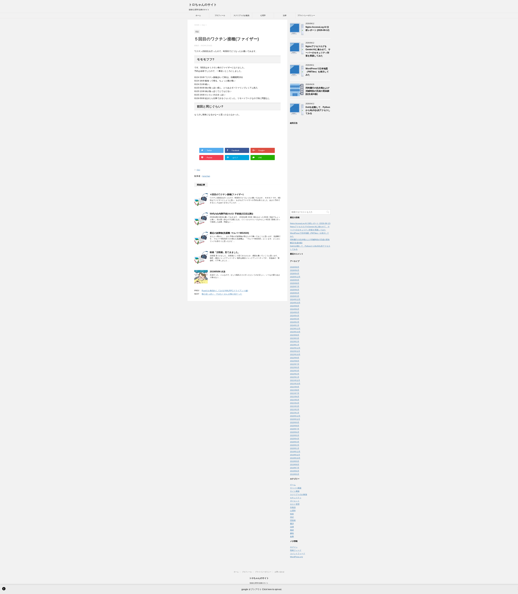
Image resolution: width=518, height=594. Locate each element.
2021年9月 (294, 387)
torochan (206, 176)
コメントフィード (297, 553)
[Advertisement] (237, 130)
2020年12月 (295, 416)
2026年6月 (294, 270)
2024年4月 (294, 316)
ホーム (198, 15)
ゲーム (293, 485)
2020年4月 (294, 439)
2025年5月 (294, 293)
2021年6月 (294, 396)
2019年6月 (294, 471)
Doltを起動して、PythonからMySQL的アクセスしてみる (318, 110)
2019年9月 (294, 461)
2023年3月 (294, 338)
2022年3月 (294, 371)
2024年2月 (294, 322)
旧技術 (293, 520)
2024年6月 (294, 309)
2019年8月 (294, 464)
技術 (292, 514)
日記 (198, 170)
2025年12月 (295, 277)
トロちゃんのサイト (203, 4)
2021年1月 (294, 413)
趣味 (292, 533)
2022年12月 (295, 348)
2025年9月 (294, 280)
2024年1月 (294, 325)
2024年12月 (295, 299)
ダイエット (294, 501)
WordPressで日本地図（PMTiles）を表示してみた (317, 71)
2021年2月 (294, 409)
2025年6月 (294, 290)
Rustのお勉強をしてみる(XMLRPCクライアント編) (225, 290)
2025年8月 (294, 283)
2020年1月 (294, 448)
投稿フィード (295, 550)
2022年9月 (294, 358)
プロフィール (220, 15)
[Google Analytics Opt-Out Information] (4, 589)
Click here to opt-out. (272, 589)
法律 (284, 15)
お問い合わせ (279, 572)
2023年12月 (295, 328)
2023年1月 (294, 345)
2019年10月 (295, 458)
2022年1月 (294, 377)
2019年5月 (294, 474)
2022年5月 (294, 367)
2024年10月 (295, 303)
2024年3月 (294, 319)
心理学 (263, 15)
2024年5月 (294, 312)
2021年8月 (294, 390)
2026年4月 (294, 273)
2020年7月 (294, 429)
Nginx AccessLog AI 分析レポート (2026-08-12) (317, 28)
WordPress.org (296, 557)
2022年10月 (295, 354)
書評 (292, 524)
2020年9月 (294, 422)
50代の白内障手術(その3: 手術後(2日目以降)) (231, 214)
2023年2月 (294, 341)
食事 (292, 536)
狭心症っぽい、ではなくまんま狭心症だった (222, 294)
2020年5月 (294, 435)
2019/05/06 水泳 (217, 271)
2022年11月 (295, 351)
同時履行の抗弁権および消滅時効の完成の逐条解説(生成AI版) (317, 91)
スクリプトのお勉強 (241, 15)
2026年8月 (294, 267)
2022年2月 (294, 374)
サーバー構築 (295, 488)
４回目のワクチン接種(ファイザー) (226, 194)
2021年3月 (294, 406)
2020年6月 (294, 432)
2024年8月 (294, 306)
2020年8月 (294, 426)
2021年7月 (294, 393)
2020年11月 (295, 419)
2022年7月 (294, 364)
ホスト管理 (294, 504)
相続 (292, 530)
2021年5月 (294, 400)
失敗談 (293, 507)
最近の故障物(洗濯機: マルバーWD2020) (229, 233)
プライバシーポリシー (306, 15)
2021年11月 (295, 380)
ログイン (294, 547)
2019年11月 (295, 455)
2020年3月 (294, 442)
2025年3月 (294, 296)
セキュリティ (295, 498)
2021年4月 (294, 403)
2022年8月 (294, 361)
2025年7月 (294, 286)
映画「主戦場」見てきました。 (225, 252)
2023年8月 (294, 335)
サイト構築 (294, 491)
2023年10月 (295, 332)
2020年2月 (294, 445)
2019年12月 (295, 451)
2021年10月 (295, 384)
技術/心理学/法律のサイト (259, 583)
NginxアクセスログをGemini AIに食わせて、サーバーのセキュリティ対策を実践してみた (318, 51)
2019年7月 (294, 468)
